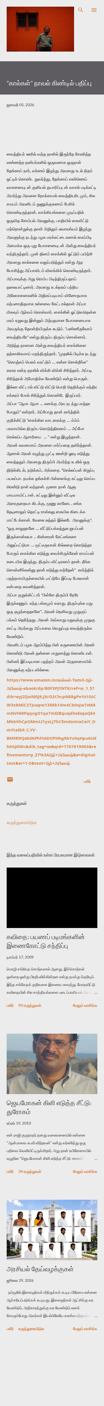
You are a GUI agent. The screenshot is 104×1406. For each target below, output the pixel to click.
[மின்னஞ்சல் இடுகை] (10, 781)
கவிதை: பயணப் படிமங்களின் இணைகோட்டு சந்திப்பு (46, 941)
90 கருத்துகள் (29, 1005)
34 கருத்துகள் (29, 1171)
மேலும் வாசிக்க (85, 1005)
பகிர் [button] (87, 781)
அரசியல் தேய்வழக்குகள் (40, 1269)
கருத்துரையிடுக (22, 822)
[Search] (80, 10)
